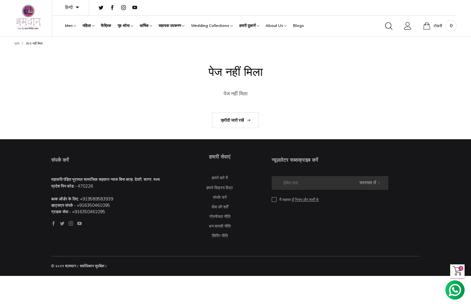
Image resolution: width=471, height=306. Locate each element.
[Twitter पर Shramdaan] (62, 223)
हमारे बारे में (220, 177)
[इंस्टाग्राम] (123, 8)
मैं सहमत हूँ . (299, 199)
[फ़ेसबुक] (112, 8)
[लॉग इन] (407, 26)
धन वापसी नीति (220, 226)
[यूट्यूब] (134, 8)
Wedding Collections (210, 26)
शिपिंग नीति (220, 235)
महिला (87, 26)
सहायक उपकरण (170, 26)
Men (69, 26)
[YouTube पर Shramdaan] (79, 223)
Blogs (298, 26)
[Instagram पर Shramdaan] (71, 223)
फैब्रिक (106, 26)
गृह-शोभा (124, 26)
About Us (275, 26)
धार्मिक (145, 26)
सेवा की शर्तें (219, 206)
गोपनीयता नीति (219, 216)
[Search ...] (388, 26)
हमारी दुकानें (248, 26)
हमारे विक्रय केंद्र (219, 187)
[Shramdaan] (28, 17)
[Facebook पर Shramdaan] (53, 223)
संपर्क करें (220, 197)
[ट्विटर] (101, 8)
